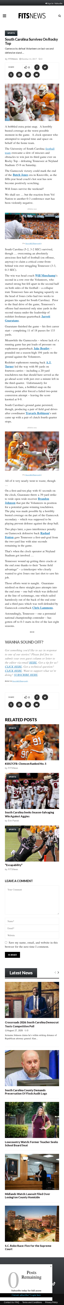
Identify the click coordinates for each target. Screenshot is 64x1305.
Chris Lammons (42, 608)
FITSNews (13, 59)
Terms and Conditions (32, 1302)
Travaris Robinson (37, 413)
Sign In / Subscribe (54, 3)
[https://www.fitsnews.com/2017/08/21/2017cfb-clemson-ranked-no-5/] (32, 742)
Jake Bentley (42, 348)
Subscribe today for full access (26, 1290)
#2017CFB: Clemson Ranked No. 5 (25, 763)
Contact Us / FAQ (11, 1302)
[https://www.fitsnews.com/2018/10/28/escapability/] (32, 844)
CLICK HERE (13, 666)
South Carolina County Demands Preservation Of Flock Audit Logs (26, 1092)
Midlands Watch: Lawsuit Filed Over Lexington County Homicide (27, 1195)
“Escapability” (13, 865)
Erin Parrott (13, 820)
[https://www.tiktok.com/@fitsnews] (54, 1283)
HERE (33, 662)
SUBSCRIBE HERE (26, 675)
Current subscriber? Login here (26, 1294)
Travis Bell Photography (33, 243)
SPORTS (11, 33)
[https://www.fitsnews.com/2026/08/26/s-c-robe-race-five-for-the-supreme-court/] (32, 1224)
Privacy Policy (51, 1302)
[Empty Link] (55, 972)
